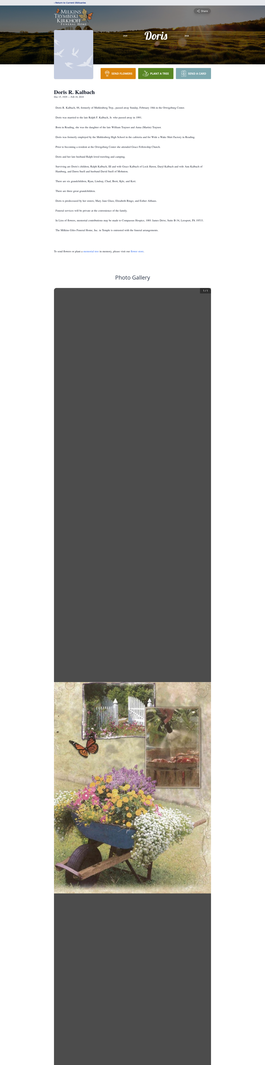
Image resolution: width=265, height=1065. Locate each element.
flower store (137, 251)
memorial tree (91, 251)
